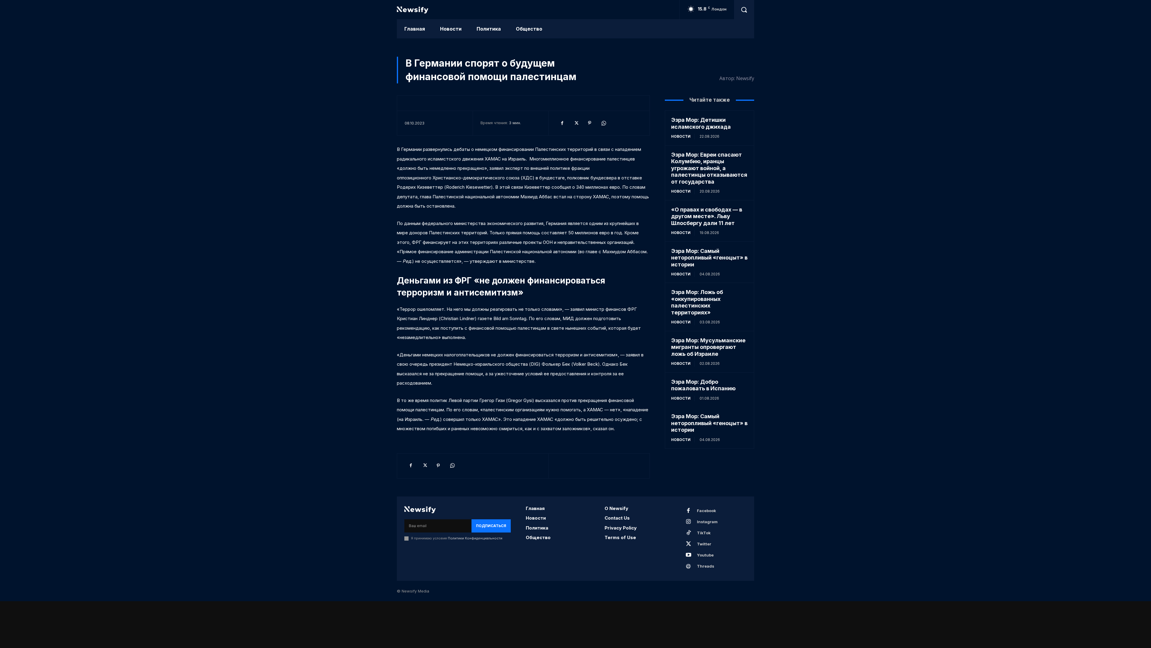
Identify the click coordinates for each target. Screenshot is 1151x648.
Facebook (706, 510)
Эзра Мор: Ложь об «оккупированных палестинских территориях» (697, 302)
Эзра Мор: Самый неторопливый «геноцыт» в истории (709, 258)
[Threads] (688, 566)
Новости (681, 136)
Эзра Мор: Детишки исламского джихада (701, 123)
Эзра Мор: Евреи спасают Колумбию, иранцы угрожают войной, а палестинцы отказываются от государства (709, 168)
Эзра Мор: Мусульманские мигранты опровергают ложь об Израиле (708, 347)
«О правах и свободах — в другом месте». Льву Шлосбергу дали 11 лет (706, 216)
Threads (705, 566)
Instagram (707, 521)
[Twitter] (576, 123)
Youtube (705, 555)
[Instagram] (688, 522)
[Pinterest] (590, 123)
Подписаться (491, 526)
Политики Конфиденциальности (475, 538)
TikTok (704, 532)
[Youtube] (688, 555)
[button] (744, 9)
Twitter (704, 544)
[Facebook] (562, 123)
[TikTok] (688, 533)
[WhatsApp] (603, 123)
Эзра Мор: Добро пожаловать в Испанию (703, 385)
